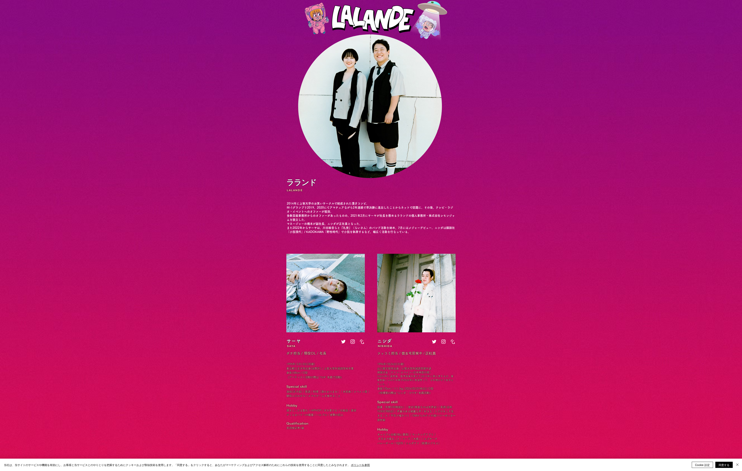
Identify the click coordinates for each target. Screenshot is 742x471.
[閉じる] (737, 465)
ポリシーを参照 (360, 465)
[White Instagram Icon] (353, 342)
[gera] (362, 342)
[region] (325, 293)
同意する (724, 465)
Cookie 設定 (702, 465)
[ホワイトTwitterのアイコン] (343, 342)
